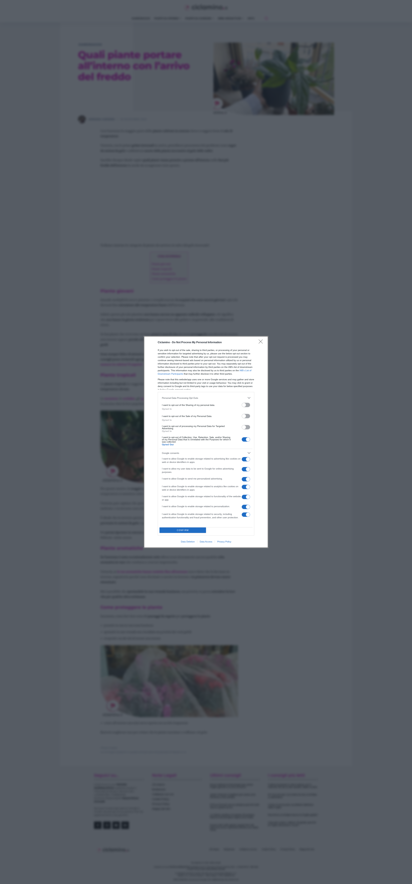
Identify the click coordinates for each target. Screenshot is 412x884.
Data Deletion (188, 541)
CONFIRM (183, 530)
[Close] (262, 342)
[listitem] (206, 398)
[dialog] (206, 442)
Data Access (206, 541)
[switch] (246, 405)
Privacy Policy (224, 541)
